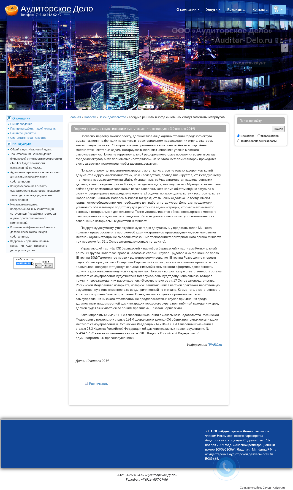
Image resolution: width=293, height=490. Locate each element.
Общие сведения (21, 124)
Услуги (212, 9)
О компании (186, 9)
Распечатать (98, 383)
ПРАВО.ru (215, 344)
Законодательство (112, 117)
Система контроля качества (28, 137)
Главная (75, 117)
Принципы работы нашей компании (33, 128)
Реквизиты (236, 9)
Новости (90, 117)
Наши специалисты (23, 133)
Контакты (260, 9)
